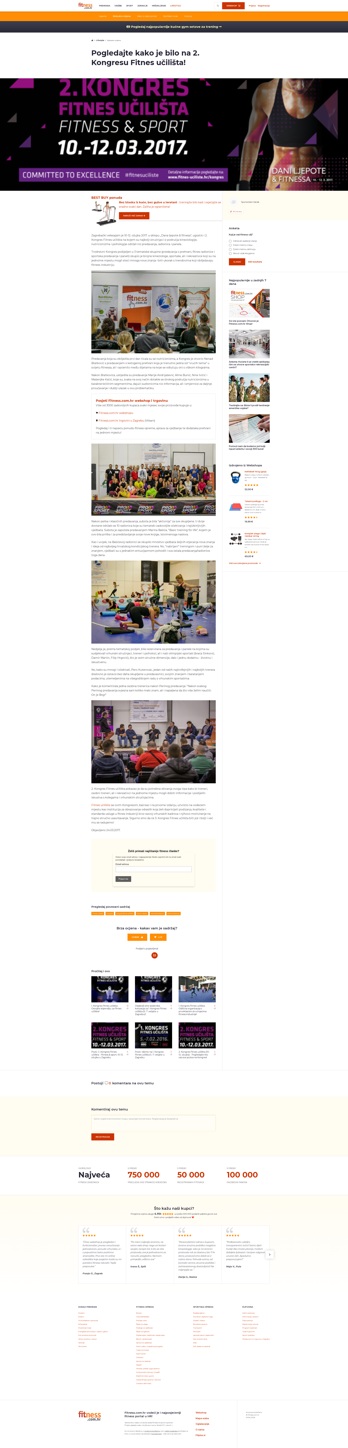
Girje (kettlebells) (142, 1317)
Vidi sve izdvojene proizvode (243, 563)
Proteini (81, 1313)
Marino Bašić (142, 914)
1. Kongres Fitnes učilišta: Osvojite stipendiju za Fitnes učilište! (106, 1009)
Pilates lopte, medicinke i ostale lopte (150, 1335)
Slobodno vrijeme (122, 16)
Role (195, 1343)
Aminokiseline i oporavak (88, 1320)
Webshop (201, 1412)
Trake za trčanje (142, 1350)
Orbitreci (139, 1357)
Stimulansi (82, 1346)
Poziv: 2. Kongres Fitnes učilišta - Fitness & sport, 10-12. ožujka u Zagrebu (107, 1055)
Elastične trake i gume (145, 1376)
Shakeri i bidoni (199, 1320)
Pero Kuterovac (173, 914)
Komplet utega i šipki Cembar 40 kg (255, 534)
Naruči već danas (133, 215)
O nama (200, 1429)
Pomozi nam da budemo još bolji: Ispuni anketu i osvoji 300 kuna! (247, 447)
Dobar (136, 937)
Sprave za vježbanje (144, 1343)
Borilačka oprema (200, 1324)
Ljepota (102, 16)
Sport (129, 5)
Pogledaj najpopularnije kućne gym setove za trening (174, 27)
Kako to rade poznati (147, 16)
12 (127, 1006)
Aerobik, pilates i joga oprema (147, 1369)
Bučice (139, 1313)
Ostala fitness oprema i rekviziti (148, 1380)
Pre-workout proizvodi (87, 1335)
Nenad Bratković (157, 914)
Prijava (252, 5)
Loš (160, 937)
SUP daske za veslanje (201, 1346)
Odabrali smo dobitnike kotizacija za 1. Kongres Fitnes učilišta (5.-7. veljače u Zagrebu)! (150, 1010)
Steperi (139, 1365)
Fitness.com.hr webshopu (116, 413)
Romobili (196, 1331)
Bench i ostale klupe (144, 1339)
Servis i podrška (248, 1335)
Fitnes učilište (100, 805)
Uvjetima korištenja (152, 1431)
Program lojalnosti (249, 1328)
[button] (270, 1254)
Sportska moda (170, 16)
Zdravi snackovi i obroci (87, 1339)
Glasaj (237, 262)
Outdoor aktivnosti (143, 1383)
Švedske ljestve (198, 1313)
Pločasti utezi (141, 1320)
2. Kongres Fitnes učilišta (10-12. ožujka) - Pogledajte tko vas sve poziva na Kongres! (194, 1055)
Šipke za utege (142, 1324)
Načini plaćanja (248, 1313)
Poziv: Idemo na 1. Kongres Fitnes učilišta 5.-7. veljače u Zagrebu (150, 1055)
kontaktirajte (156, 1434)
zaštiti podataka (171, 1431)
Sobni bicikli (141, 1354)
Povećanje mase (84, 1328)
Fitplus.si (200, 1435)
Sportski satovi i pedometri (203, 1335)
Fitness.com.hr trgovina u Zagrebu (256, 1339)
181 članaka (237, 211)
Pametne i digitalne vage (203, 1317)
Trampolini (197, 1328)
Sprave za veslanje (143, 1361)
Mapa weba (202, 1418)
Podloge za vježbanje (144, 1328)
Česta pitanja (247, 1320)
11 (171, 1006)
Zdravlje (142, 5)
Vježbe (118, 5)
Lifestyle (175, 5)
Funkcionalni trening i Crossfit (148, 1372)
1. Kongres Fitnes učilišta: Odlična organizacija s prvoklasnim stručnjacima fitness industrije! (192, 1010)
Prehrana (104, 5)
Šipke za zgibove (142, 1331)
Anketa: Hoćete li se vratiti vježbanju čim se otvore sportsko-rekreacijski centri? (249, 365)
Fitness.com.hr (85, 6)
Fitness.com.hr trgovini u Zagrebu (121, 420)
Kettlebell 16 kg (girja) (255, 471)
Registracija (264, 5)
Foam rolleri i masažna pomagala (149, 1346)
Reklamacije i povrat (250, 1324)
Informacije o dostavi (250, 1317)
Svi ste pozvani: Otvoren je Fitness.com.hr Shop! (244, 322)
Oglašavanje (202, 1424)
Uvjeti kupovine (248, 1331)
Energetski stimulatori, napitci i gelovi (93, 1331)
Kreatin (81, 1317)
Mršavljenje (159, 5)
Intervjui (188, 16)
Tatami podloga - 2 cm (256, 501)
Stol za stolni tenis (200, 1339)
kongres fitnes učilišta (124, 914)
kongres (110, 914)
